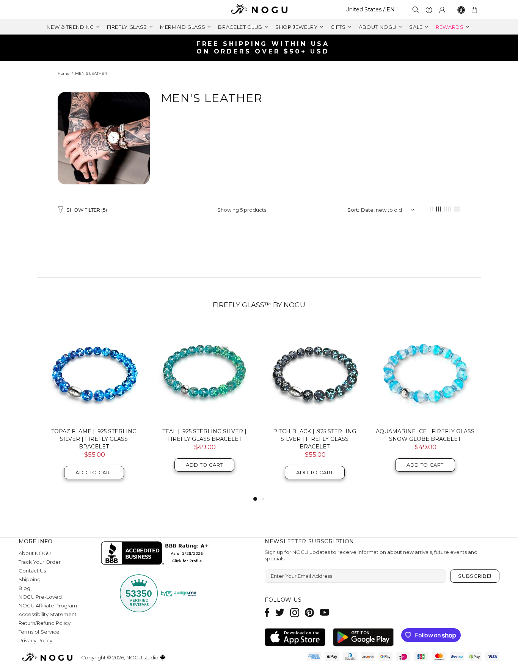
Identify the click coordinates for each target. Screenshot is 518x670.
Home (63, 73)
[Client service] (429, 10)
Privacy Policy (35, 640)
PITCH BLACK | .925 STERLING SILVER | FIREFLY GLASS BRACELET (314, 439)
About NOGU (35, 553)
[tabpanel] (94, 408)
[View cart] (476, 10)
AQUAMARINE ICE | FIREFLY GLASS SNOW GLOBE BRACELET (425, 435)
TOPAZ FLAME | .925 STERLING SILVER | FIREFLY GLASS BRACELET (94, 439)
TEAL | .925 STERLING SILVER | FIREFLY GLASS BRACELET (204, 435)
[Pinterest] (309, 612)
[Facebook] (267, 612)
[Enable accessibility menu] (461, 10)
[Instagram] (294, 612)
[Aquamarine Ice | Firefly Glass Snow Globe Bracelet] (424, 372)
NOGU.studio (259, 9)
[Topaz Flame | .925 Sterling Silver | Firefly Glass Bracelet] (93, 372)
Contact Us (32, 571)
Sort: (353, 210)
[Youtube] (325, 612)
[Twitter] (279, 612)
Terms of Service (39, 632)
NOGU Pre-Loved (40, 597)
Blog (24, 588)
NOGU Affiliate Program (48, 605)
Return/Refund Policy (45, 623)
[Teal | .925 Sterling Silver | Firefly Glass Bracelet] (204, 372)
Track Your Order (40, 562)
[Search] (415, 10)
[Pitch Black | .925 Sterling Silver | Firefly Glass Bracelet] (314, 372)
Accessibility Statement (48, 614)
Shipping (30, 579)
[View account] (442, 10)
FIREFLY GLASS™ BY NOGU (259, 305)
